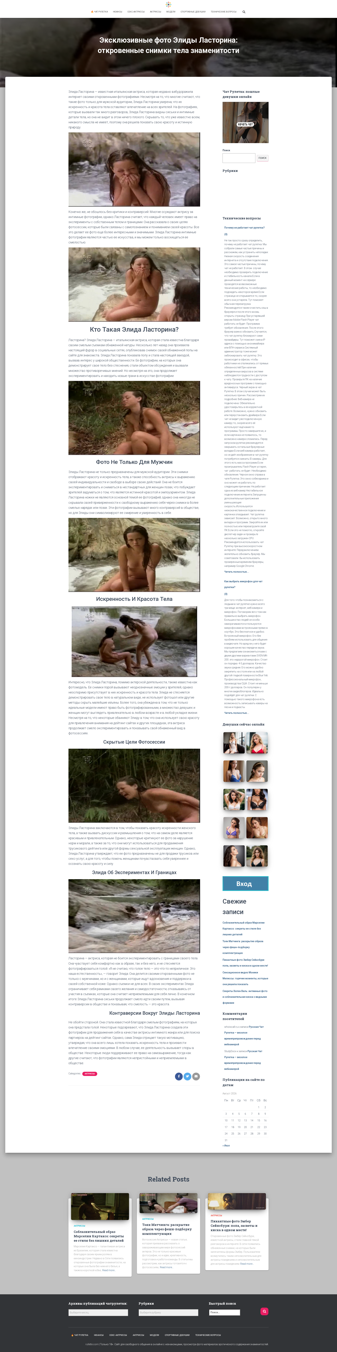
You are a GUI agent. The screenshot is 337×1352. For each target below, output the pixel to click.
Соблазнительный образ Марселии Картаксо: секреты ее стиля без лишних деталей (244, 928)
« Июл (226, 1145)
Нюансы (117, 12)
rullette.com (91, 1344)
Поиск (226, 150)
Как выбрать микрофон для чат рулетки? (243, 584)
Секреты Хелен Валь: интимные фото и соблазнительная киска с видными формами (245, 997)
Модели (170, 12)
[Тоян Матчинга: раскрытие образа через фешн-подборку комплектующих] (168, 1203)
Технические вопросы (223, 12)
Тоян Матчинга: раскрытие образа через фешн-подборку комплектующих (243, 947)
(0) (225, 234)
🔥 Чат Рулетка (99, 12)
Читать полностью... (236, 571)
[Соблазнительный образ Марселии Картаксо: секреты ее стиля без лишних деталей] (100, 1206)
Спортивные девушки (193, 12)
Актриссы (155, 12)
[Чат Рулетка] (168, 4)
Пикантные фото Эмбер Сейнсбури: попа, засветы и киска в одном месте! (234, 1225)
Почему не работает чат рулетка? (244, 227)
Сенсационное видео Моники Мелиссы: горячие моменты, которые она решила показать (245, 978)
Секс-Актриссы (136, 12)
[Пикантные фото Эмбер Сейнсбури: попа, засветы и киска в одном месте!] (237, 1201)
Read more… (109, 1270)
